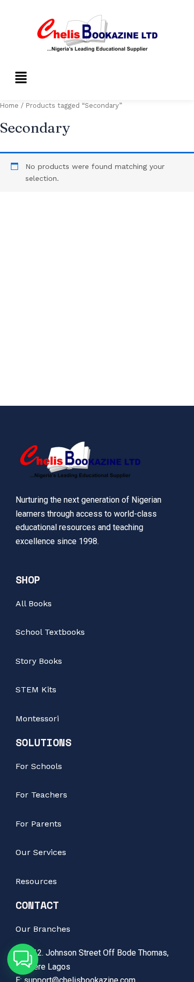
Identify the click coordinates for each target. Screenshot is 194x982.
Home (9, 105)
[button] (20, 78)
